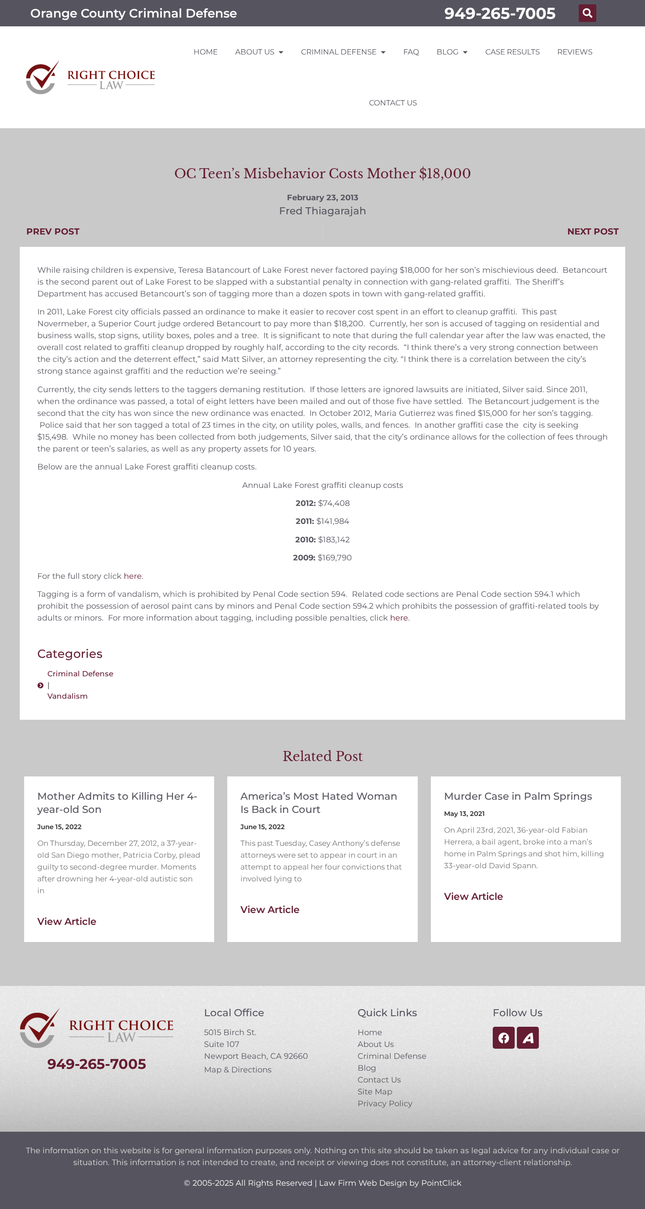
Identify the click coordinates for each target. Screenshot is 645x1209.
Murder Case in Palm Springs (518, 796)
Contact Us (393, 102)
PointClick (441, 1183)
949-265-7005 (499, 13)
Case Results (512, 51)
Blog (448, 51)
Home (206, 51)
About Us (254, 51)
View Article (67, 922)
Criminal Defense (338, 51)
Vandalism (67, 696)
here (133, 576)
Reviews (574, 51)
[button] (587, 13)
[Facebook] (504, 1038)
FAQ (411, 51)
